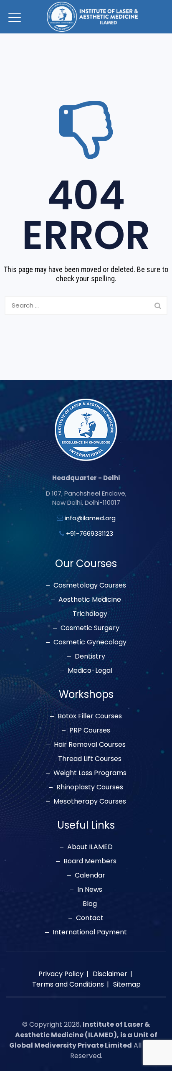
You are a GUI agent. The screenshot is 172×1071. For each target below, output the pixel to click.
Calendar (90, 875)
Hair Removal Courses (90, 744)
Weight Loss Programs (89, 773)
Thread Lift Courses (89, 758)
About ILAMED (90, 847)
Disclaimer (110, 974)
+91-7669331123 (89, 533)
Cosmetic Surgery (90, 628)
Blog (90, 903)
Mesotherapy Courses (89, 801)
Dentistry (90, 656)
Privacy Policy (60, 974)
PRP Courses (89, 730)
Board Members (89, 861)
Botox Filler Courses (90, 716)
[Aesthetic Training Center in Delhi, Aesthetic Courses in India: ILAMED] (92, 16)
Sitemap (127, 984)
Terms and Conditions (68, 984)
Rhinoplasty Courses (89, 787)
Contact (90, 918)
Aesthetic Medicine (89, 599)
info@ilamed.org (90, 518)
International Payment (90, 932)
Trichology (90, 613)
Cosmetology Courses (89, 585)
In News (89, 889)
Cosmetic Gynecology (89, 642)
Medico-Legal (90, 670)
